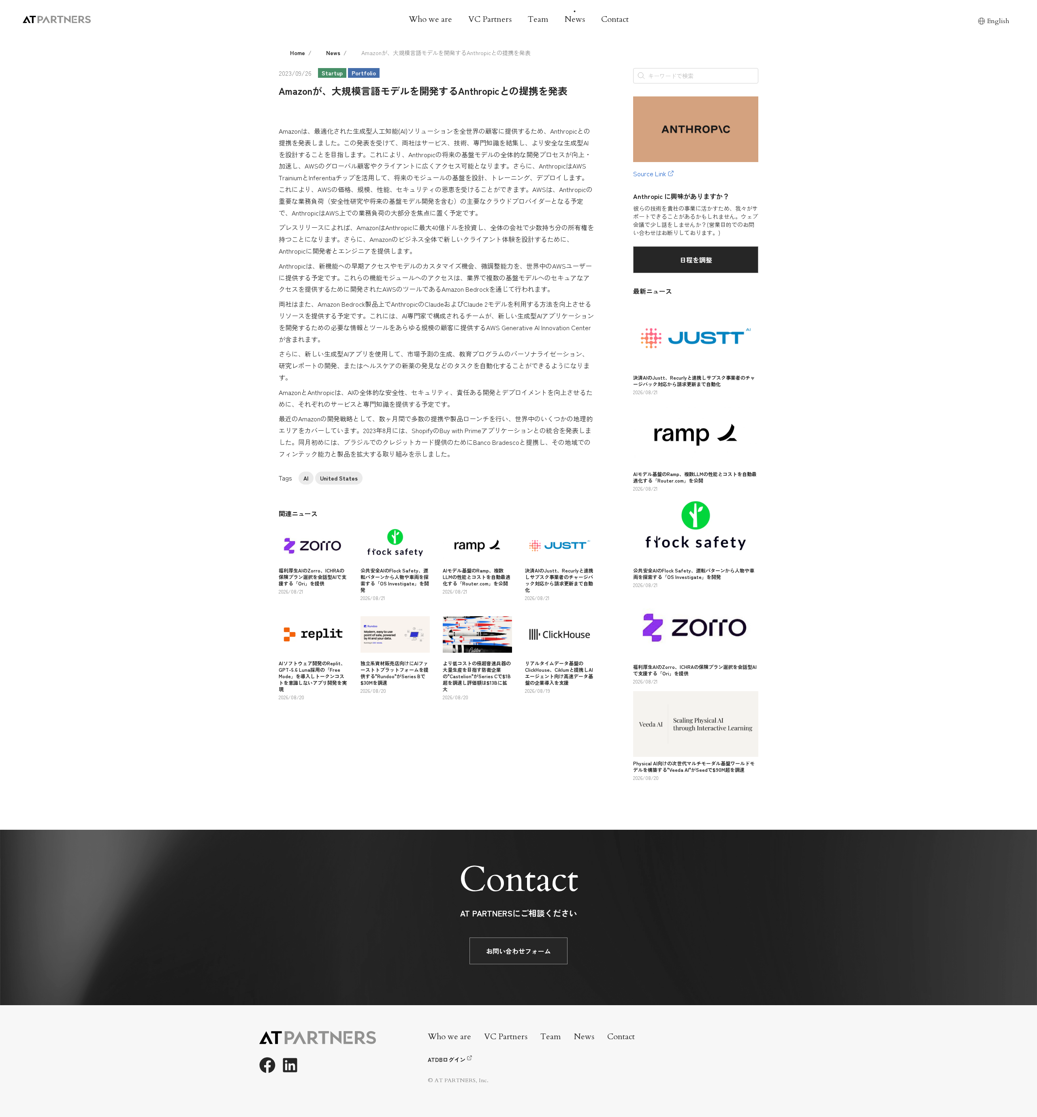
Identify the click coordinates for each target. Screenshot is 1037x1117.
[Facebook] (267, 1065)
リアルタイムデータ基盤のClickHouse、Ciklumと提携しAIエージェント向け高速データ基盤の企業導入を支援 (559, 673)
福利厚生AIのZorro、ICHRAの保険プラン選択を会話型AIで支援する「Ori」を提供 (312, 577)
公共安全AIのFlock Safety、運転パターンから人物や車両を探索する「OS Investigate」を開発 (395, 580)
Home (297, 53)
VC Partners (490, 19)
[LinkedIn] (290, 1065)
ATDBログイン (446, 1059)
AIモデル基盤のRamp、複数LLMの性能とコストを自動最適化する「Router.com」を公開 (476, 577)
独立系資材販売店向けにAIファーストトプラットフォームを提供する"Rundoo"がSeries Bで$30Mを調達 (395, 673)
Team (538, 19)
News (575, 19)
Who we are (430, 19)
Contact (615, 19)
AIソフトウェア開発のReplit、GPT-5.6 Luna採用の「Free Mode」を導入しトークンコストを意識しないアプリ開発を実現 (313, 676)
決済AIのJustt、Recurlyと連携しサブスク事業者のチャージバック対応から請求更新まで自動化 (559, 580)
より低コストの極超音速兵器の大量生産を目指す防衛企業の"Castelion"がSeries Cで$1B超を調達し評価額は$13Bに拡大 (477, 676)
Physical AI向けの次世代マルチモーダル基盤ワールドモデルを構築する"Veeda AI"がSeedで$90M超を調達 (694, 766)
